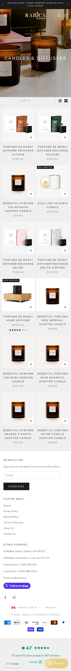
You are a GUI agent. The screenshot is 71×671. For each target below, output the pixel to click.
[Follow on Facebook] (5, 597)
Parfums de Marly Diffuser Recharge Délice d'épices (52, 264)
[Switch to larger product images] (60, 100)
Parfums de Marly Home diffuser (18, 318)
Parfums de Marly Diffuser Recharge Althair (18, 150)
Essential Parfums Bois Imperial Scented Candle (52, 320)
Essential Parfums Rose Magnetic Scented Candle (52, 377)
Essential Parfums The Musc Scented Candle (18, 377)
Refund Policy (10, 516)
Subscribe (16, 486)
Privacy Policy (10, 511)
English (50, 607)
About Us (8, 528)
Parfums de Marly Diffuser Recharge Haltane (52, 150)
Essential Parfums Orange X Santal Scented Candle (18, 434)
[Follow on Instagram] (14, 597)
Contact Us (9, 533)
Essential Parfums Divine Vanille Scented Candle (52, 434)
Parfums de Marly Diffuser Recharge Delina (18, 264)
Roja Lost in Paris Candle (52, 205)
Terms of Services (13, 522)
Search (7, 505)
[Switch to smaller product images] (66, 100)
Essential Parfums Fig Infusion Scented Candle (18, 207)
